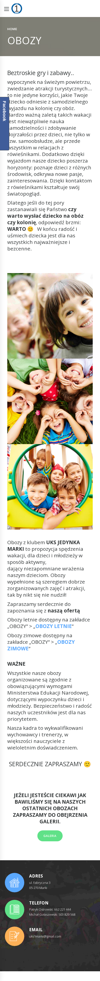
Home (12, 29)
